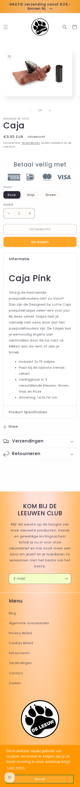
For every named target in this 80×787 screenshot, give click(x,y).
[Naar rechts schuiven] (50, 110)
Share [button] (13, 426)
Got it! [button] (40, 779)
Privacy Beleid (20, 633)
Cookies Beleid (21, 643)
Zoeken (15, 683)
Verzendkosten (31, 143)
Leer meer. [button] (16, 768)
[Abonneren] (66, 579)
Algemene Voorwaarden (29, 623)
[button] (5, 27)
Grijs (31, 195)
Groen (51, 195)
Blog (12, 613)
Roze (12, 195)
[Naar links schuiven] (30, 110)
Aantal (8, 204)
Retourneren (19, 653)
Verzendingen (20, 663)
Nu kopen (40, 242)
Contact (16, 673)
